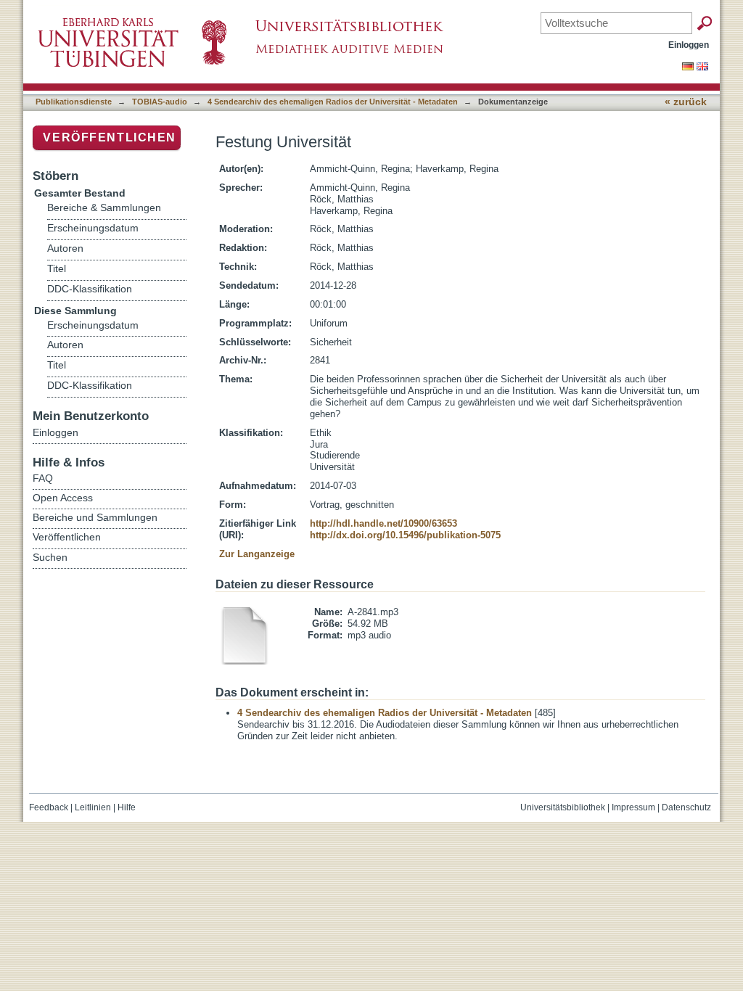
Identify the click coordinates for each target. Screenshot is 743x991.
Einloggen (688, 44)
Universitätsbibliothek (562, 807)
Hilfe (127, 807)
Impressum (633, 807)
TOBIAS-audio (159, 101)
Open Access (63, 497)
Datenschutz (686, 807)
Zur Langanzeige (257, 553)
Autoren (65, 248)
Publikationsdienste (74, 101)
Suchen (50, 557)
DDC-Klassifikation (89, 289)
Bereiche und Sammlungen (95, 517)
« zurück (686, 101)
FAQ (43, 478)
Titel (56, 268)
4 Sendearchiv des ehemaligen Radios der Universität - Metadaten (333, 101)
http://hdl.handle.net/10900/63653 (383, 523)
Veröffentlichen (109, 137)
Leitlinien (93, 807)
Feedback (48, 807)
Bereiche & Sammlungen (104, 207)
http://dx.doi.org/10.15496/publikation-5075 (405, 535)
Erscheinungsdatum (93, 228)
